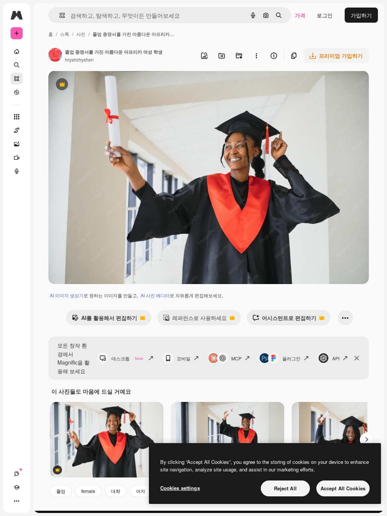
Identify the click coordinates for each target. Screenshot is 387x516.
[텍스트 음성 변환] (17, 171)
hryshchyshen (79, 59)
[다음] (366, 439)
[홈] (17, 51)
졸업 (60, 491)
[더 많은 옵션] (256, 55)
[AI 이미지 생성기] (17, 144)
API (335, 358)
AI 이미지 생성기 (67, 295)
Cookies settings (180, 487)
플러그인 (291, 358)
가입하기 (361, 15)
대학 (115, 491)
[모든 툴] (17, 117)
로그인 (325, 15)
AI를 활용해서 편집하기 (104, 319)
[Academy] (17, 487)
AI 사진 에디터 (155, 295)
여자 (140, 491)
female (88, 491)
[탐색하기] (17, 92)
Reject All (285, 488)
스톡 (64, 34)
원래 (92, 85)
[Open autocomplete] (59, 15)
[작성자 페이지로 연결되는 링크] (55, 55)
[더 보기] (17, 501)
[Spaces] (17, 130)
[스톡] (17, 79)
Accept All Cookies (342, 488)
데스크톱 (127, 358)
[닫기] (357, 358)
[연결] (17, 474)
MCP (236, 358)
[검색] (17, 65)
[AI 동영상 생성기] (17, 157)
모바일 (183, 358)
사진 (80, 34)
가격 (300, 15)
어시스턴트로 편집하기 (284, 319)
